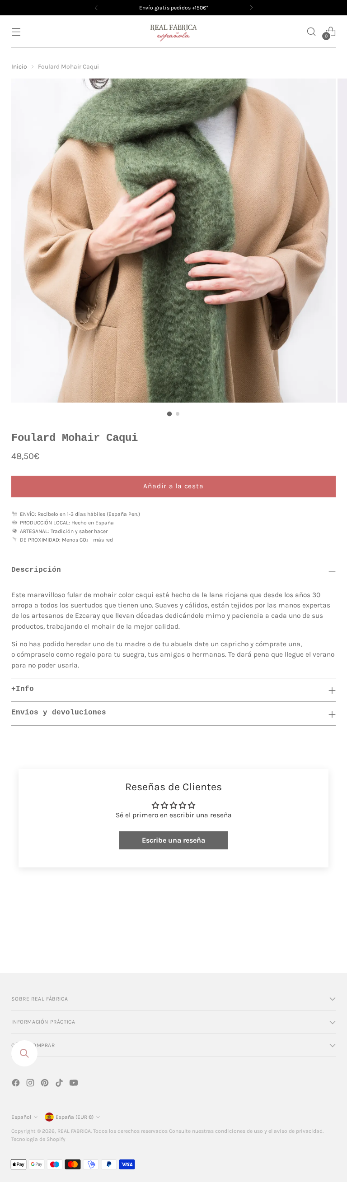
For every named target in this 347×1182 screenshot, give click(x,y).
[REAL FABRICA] (173, 31)
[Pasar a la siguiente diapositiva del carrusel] (328, 942)
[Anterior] (96, 7)
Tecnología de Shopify (38, 1139)
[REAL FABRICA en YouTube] (74, 1084)
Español (21, 1117)
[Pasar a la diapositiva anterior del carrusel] (307, 942)
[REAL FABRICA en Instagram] (31, 1084)
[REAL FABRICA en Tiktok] (60, 1084)
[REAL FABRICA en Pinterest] (45, 1084)
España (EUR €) (75, 1117)
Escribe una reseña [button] (173, 840)
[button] (311, 31)
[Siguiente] (251, 7)
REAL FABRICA (74, 1131)
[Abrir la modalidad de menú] (16, 31)
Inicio (19, 66)
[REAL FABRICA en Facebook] (16, 1084)
